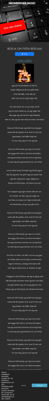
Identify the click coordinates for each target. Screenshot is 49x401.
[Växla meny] (46, 3)
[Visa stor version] (24, 73)
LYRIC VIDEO (25, 60)
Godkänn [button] (39, 385)
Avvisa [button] (23, 385)
